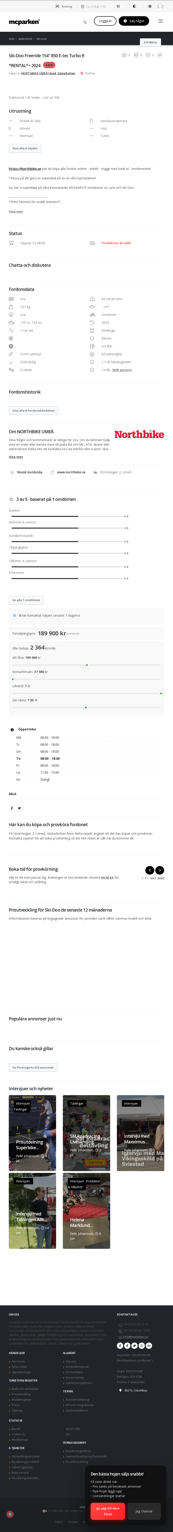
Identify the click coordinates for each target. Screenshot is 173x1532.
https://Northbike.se (25, 168)
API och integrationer (80, 1405)
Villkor (59, 1521)
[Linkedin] (149, 1346)
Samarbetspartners (79, 1383)
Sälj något (136, 21)
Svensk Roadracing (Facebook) (86, 1456)
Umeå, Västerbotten (61, 73)
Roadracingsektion (78, 1451)
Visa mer (16, 211)
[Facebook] (12, 808)
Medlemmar (20, 1440)
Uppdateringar (21, 1372)
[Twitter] (19, 808)
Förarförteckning (77, 1462)
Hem (11, 39)
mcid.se (107, 877)
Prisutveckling (21, 1394)
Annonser (25, 39)
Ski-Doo (41, 39)
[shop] (118, 6)
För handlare (74, 1372)
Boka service (20, 1473)
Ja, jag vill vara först (107, 1511)
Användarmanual (77, 1367)
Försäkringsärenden (25, 1478)
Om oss (71, 1361)
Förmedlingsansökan (26, 1456)
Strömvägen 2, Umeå (115, 472)
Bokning (66, 6)
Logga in (105, 21)
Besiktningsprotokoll (25, 1462)
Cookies (73, 1521)
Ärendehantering (77, 1400)
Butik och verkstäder (25, 1389)
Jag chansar (144, 1511)
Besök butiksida (29, 472)
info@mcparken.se (135, 1337)
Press (16, 1405)
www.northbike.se (71, 472)
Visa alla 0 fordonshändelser (33, 410)
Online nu (18, 1434)
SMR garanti (122, 370)
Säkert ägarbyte (22, 1467)
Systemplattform (77, 1410)
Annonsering (74, 1377)
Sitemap (17, 1410)
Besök (16, 1429)
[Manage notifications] (10, 1514)
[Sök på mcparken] (85, 21)
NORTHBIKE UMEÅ (34, 73)
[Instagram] (142, 1346)
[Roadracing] (127, 1346)
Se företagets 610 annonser (33, 1067)
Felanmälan (19, 1367)
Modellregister (22, 1400)
